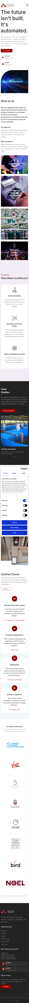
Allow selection (14, 527)
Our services (6, 50)
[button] (27, 5)
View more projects (8, 410)
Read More (14, 171)
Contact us (4, 944)
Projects (3, 936)
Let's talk (6, 986)
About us (5, 589)
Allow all (14, 522)
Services (3, 933)
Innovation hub (5, 939)
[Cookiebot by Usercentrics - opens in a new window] (20, 469)
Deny (14, 532)
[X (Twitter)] (14, 1000)
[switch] (25, 505)
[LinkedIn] (16, 1000)
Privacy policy (5, 941)
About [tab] (23, 473)
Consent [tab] (5, 473)
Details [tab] (14, 473)
